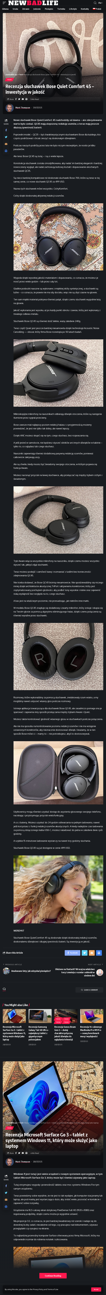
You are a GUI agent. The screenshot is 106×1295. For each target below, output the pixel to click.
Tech (9, 79)
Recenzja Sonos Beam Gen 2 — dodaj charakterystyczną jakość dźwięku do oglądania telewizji (65, 1033)
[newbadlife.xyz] (33, 3)
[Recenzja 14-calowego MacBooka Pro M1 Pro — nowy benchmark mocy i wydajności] (91, 1016)
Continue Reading (53, 1275)
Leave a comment (91, 990)
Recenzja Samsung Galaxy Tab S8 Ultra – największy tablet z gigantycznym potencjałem (39, 1033)
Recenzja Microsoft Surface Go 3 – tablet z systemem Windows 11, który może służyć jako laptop (14, 1033)
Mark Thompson (22, 107)
